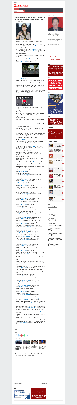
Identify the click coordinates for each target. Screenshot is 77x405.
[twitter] (19, 335)
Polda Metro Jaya (39, 45)
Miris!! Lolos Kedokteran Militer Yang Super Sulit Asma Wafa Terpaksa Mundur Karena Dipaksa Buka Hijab (58, 193)
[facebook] (16, 335)
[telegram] (27, 335)
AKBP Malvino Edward (23, 78)
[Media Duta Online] (21, 5)
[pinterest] (21, 335)
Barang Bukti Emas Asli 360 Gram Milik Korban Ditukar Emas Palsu (57, 150)
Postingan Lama (44, 383)
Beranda (15, 2)
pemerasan (34, 50)
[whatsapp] (24, 335)
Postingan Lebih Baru (18, 383)
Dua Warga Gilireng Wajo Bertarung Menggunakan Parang (57, 186)
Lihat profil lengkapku (55, 59)
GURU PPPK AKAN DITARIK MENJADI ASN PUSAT (57, 181)
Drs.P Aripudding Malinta (55, 56)
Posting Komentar (23, 21)
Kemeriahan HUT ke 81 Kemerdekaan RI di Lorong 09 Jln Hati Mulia (58, 175)
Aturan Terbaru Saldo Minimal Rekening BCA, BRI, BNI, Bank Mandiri (57, 145)
